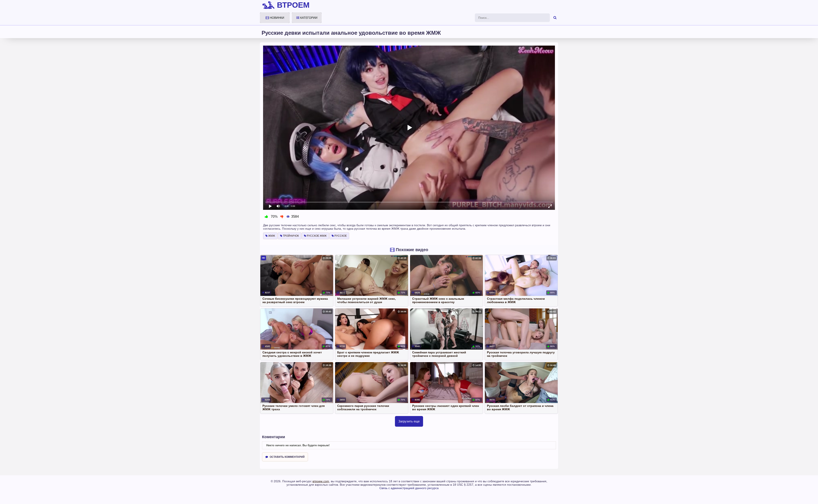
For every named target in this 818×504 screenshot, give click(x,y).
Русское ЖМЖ (316, 235)
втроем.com (321, 481)
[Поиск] (555, 17)
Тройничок (290, 235)
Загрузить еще (409, 421)
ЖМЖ (271, 235)
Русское (340, 235)
